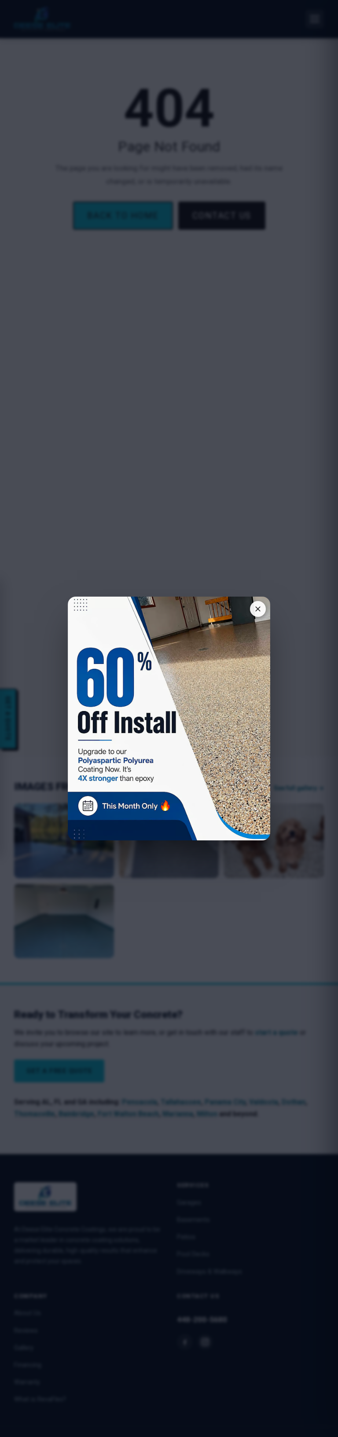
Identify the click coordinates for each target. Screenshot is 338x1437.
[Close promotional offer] (258, 609)
